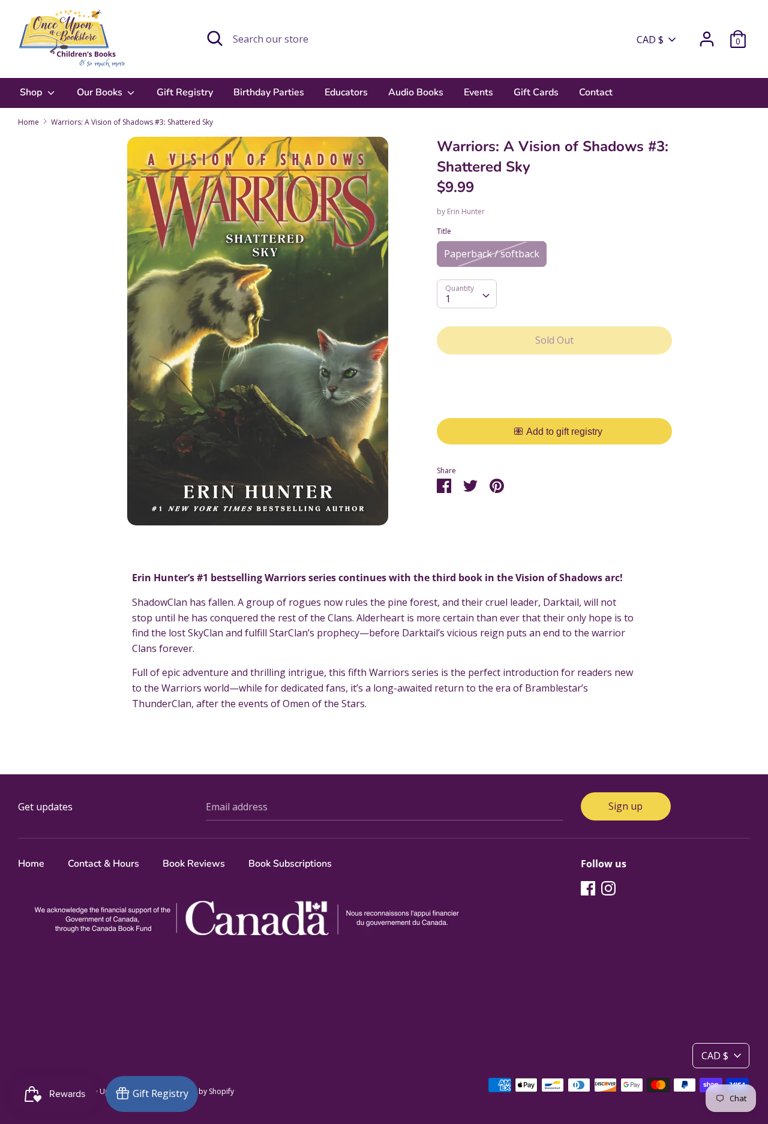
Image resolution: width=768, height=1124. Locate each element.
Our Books (101, 92)
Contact (596, 92)
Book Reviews (194, 863)
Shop (32, 92)
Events (478, 92)
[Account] (707, 34)
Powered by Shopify (200, 1091)
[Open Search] (215, 38)
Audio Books (415, 92)
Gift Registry (185, 92)
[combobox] (467, 294)
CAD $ (650, 39)
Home (31, 863)
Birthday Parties (268, 92)
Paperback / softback (491, 253)
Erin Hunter (466, 211)
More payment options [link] (554, 405)
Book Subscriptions (290, 863)
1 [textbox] (448, 298)
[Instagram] (608, 887)
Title (444, 231)
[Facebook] (588, 887)
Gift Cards (536, 92)
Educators (346, 92)
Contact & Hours (103, 863)
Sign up (625, 806)
